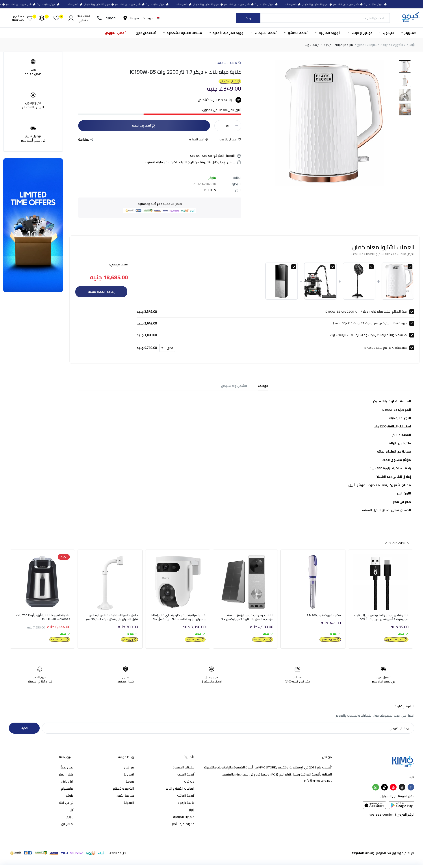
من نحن (129, 767)
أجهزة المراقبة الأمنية (228, 33)
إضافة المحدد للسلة (101, 291)
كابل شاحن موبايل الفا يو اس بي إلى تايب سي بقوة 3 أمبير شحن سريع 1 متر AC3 (381, 617)
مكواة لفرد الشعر (183, 824)
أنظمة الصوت (186, 774)
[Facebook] (411, 787)
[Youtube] (393, 787)
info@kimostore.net (318, 780)
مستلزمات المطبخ (368, 45)
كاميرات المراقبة (184, 817)
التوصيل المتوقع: (224, 156)
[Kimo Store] (410, 18)
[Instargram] (402, 787)
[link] (361, 561)
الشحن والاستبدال (234, 386)
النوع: (237, 190)
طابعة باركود (186, 802)
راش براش (67, 781)
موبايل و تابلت (362, 33)
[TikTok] (384, 787)
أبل (72, 810)
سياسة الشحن (125, 795)
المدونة (129, 802)
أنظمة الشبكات (265, 33)
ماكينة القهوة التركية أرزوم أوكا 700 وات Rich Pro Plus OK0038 (43, 617)
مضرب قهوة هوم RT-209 (324, 615)
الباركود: (236, 184)
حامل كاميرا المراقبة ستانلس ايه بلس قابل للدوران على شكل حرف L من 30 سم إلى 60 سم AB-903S (112, 617)
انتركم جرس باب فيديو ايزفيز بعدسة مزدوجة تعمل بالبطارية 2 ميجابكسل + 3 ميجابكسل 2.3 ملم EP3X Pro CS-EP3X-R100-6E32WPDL (247, 617)
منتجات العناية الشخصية (184, 33)
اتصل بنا (129, 774)
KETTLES (210, 190)
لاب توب (388, 33)
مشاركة (83, 139)
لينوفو (69, 795)
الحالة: (237, 178)
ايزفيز (70, 817)
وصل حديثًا (67, 767)
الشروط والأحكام (123, 788)
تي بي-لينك (66, 802)
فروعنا (130, 781)
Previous (8, 600)
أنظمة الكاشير (297, 33)
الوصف (263, 386)
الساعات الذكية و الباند (180, 788)
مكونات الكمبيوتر (184, 767)
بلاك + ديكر (66, 774)
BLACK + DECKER (226, 62)
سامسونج (67, 788)
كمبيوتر (410, 33)
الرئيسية (411, 45)
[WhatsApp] (375, 787)
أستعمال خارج (145, 33)
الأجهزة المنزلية (329, 33)
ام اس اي (67, 824)
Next (414, 600)
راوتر (192, 810)
